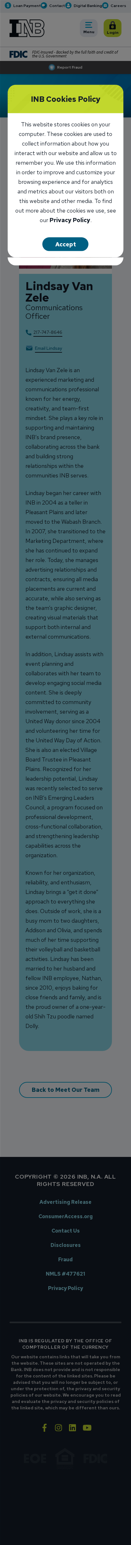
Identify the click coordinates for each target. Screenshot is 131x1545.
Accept (65, 244)
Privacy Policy (70, 220)
